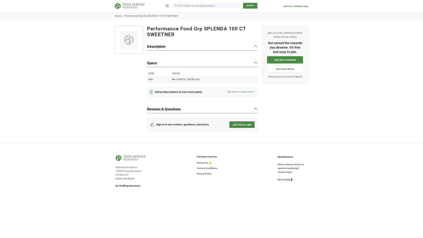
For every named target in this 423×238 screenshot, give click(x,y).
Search (250, 5)
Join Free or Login (241, 124)
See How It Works (285, 69)
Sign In (298, 76)
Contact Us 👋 (204, 162)
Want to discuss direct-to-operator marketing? (291, 168)
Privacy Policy (204, 173)
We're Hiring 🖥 (285, 179)
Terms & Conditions (207, 168)
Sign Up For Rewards (285, 60)
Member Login (301, 6)
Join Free (287, 6)
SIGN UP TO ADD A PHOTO (242, 92)
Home (118, 16)
